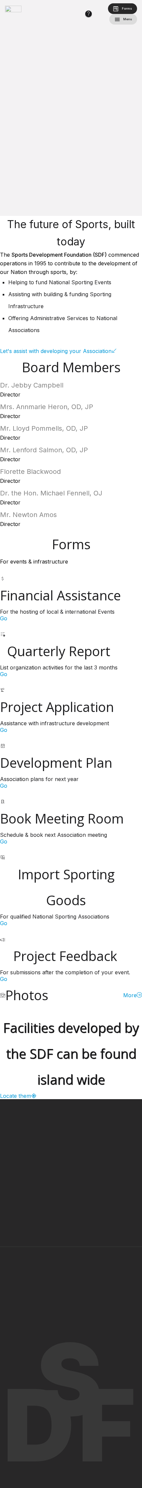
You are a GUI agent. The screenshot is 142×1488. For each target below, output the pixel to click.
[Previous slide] (15, 108)
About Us (34, 1286)
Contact (32, 1300)
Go (3, 618)
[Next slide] (127, 108)
